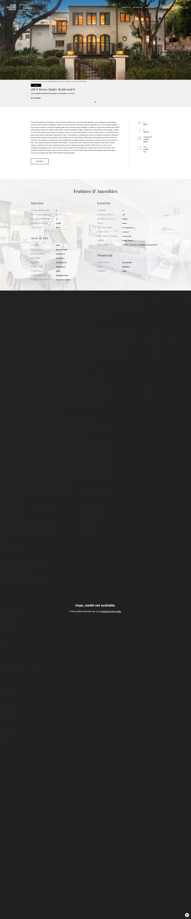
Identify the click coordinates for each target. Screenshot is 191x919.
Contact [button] (40, 161)
